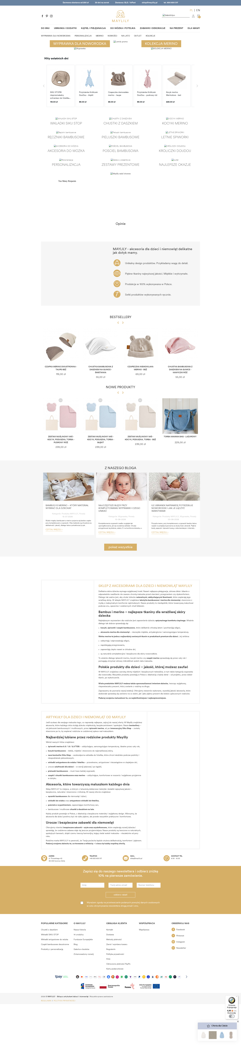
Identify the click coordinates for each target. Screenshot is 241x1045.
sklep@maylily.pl (149, 3)
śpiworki (112, 628)
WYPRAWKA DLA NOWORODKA (79, 44)
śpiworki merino (122, 658)
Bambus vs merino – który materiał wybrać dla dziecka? (67, 506)
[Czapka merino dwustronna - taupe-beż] (61, 346)
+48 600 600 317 (96, 858)
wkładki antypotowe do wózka (62, 763)
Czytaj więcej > (54, 530)
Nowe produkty (120, 387)
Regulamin (110, 949)
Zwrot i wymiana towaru (116, 944)
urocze (61, 767)
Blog (76, 944)
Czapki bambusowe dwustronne (55, 944)
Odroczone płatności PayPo (118, 964)
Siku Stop (66, 755)
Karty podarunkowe (114, 969)
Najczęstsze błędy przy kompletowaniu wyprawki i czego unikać (119, 508)
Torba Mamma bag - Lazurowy (180, 437)
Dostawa (110, 935)
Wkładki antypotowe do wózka (54, 940)
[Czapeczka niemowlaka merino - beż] (140, 346)
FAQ (108, 959)
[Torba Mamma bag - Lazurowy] (180, 416)
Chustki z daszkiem (49, 930)
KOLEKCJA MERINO (161, 44)
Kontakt (109, 930)
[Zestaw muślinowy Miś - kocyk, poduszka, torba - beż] (140, 416)
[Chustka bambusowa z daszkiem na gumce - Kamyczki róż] (180, 346)
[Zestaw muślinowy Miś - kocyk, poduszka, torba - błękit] (100, 416)
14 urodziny (79, 935)
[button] (44, 86)
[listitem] (60, 86)
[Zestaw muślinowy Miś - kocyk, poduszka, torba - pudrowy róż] (61, 416)
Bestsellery (120, 317)
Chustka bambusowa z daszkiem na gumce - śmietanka (100, 370)
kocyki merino (136, 658)
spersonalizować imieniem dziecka (152, 684)
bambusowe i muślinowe (67, 809)
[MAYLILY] (120, 16)
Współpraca (144, 930)
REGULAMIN (46, 1001)
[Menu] (236, 997)
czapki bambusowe (126, 628)
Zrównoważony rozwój (84, 954)
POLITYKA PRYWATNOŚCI (64, 1001)
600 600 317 (172, 3)
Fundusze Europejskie (83, 940)
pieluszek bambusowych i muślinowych (66, 728)
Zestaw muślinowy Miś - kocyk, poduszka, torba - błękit (100, 440)
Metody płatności (114, 940)
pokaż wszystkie (120, 547)
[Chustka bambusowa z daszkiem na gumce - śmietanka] (100, 346)
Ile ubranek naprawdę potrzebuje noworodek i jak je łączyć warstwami (172, 508)
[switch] (232, 1016)
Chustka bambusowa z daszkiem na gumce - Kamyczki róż (180, 370)
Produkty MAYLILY (70, 514)
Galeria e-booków (81, 949)
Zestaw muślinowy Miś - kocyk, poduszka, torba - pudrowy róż (60, 440)
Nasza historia (80, 930)
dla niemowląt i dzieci (67, 796)
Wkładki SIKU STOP (50, 935)
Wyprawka (122, 517)
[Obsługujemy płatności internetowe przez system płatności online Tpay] (120, 976)
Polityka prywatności (115, 954)
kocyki (104, 628)
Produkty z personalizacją (52, 949)
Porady (82, 514)
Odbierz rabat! (120, 895)
